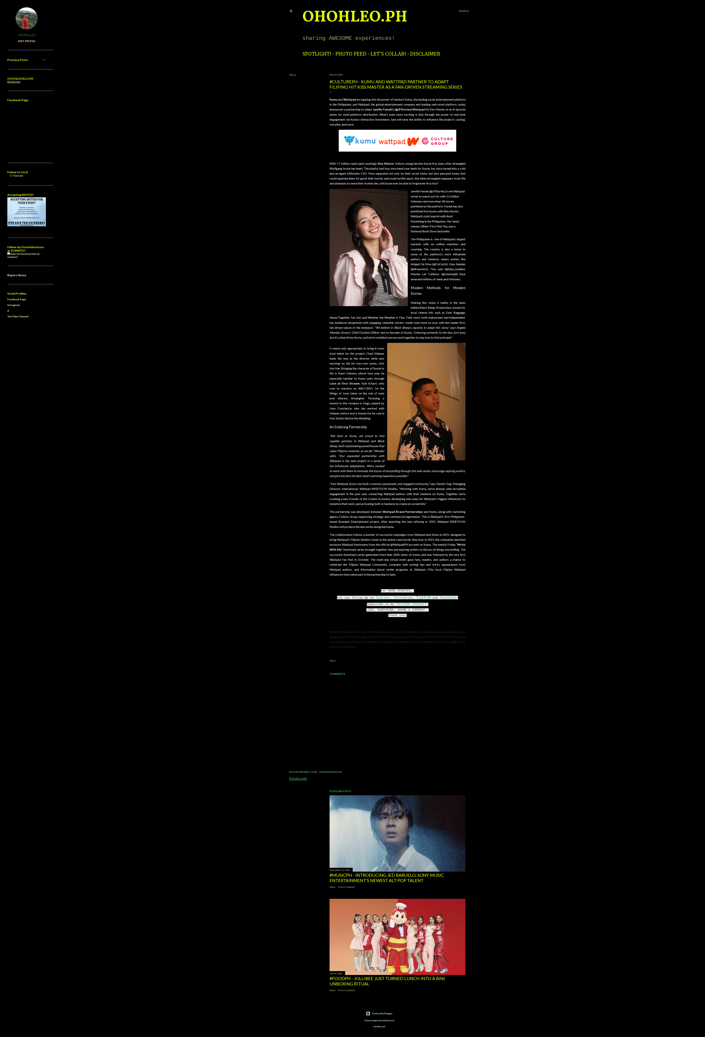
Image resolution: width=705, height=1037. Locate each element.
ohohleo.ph (26, 34)
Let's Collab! (388, 54)
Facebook (448, 598)
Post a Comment (346, 887)
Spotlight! (316, 54)
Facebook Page (16, 299)
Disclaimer (425, 54)
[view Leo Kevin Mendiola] (26, 256)
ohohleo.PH (354, 17)
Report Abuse (16, 275)
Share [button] (292, 74)
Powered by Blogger (382, 1013)
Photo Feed (350, 54)
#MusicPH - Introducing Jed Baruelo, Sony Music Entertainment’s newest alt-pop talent (387, 877)
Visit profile (26, 41)
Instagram (403, 598)
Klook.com (298, 778)
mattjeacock (388, 1020)
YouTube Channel (411, 604)
